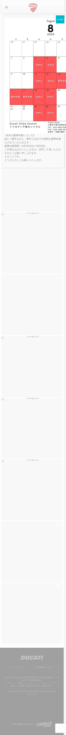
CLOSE (60, 19)
